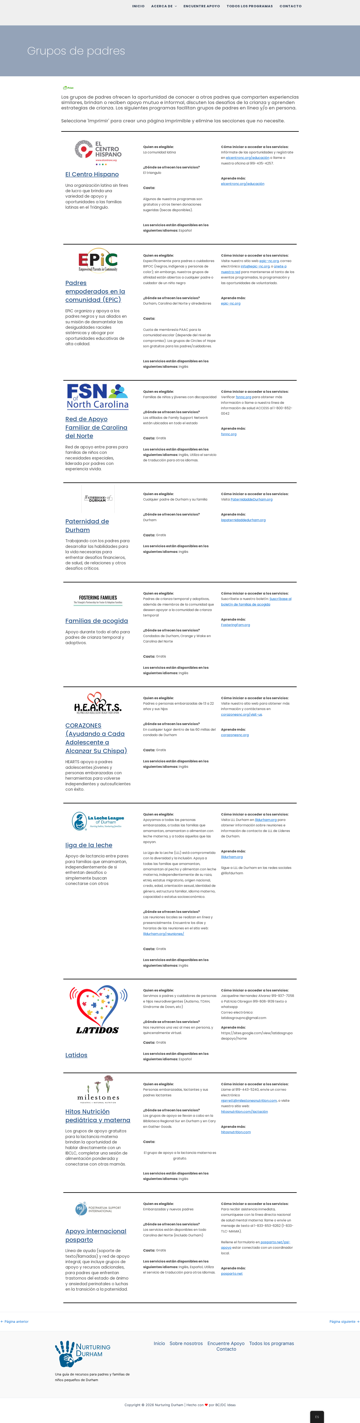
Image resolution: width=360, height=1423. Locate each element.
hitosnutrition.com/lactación (244, 1111)
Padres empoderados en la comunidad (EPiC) (95, 291)
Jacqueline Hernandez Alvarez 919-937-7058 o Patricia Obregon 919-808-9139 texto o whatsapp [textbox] (257, 1001)
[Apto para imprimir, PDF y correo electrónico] (68, 87)
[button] (175, 6)
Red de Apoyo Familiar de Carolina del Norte (96, 427)
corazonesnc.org (235, 735)
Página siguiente (345, 1321)
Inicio (138, 6)
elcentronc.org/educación (247, 157)
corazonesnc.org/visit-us (241, 714)
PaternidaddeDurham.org (251, 499)
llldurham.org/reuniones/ (163, 933)
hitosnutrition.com (236, 1132)
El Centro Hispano (92, 174)
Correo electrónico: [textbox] (243, 1015)
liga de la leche (88, 845)
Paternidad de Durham (87, 525)
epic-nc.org (269, 260)
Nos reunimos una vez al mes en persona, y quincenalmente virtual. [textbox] (178, 1030)
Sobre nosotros (186, 1343)
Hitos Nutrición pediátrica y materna (97, 1115)
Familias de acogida (96, 621)
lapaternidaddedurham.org (243, 520)
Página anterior (14, 1321)
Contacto (291, 6)
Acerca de (162, 6)
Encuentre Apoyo (202, 6)
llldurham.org (266, 819)
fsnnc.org (243, 397)
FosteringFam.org (235, 624)
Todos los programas (250, 6)
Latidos (76, 1055)
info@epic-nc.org (255, 266)
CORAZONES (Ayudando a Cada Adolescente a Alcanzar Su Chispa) (96, 738)
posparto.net (232, 1273)
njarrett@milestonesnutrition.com (249, 1100)
